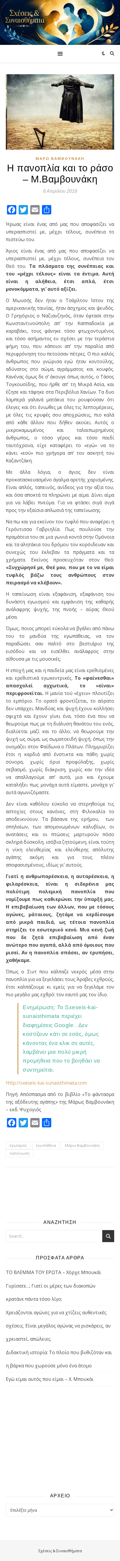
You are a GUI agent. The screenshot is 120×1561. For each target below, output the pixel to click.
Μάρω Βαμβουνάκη (60, 158)
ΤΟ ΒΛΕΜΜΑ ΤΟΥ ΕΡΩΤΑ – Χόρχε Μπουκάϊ (53, 1272)
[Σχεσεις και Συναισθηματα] (60, 22)
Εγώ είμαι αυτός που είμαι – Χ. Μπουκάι (49, 1379)
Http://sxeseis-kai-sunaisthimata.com (46, 1083)
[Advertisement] (60, 1439)
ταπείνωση (19, 1153)
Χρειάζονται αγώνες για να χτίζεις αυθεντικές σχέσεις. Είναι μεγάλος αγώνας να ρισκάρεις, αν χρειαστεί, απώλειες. (58, 1325)
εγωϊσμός (18, 1145)
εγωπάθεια (46, 1145)
